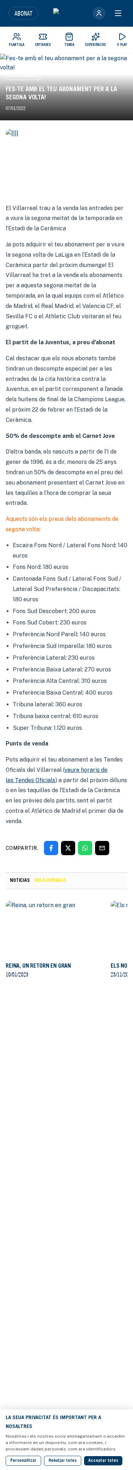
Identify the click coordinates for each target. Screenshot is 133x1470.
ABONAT (23, 13)
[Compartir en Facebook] (51, 848)
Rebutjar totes (63, 1461)
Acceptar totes (103, 1461)
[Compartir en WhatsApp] (85, 848)
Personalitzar (23, 1461)
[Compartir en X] (68, 848)
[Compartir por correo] (102, 848)
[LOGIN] (99, 13)
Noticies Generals (24, 75)
